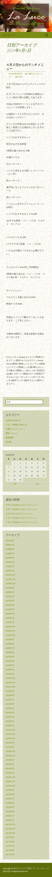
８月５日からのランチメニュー (19, 513)
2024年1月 (10, 674)
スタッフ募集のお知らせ (16, 424)
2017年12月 (10, 824)
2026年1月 (10, 570)
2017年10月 (10, 833)
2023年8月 (10, 695)
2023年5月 (10, 708)
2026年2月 (10, 566)
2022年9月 (10, 742)
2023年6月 (10, 704)
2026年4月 (10, 557)
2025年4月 (10, 609)
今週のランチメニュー (15, 429)
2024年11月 (10, 631)
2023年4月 (10, 712)
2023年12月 (10, 678)
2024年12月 (10, 626)
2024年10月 (10, 635)
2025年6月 (10, 600)
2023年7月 (10, 699)
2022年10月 (10, 738)
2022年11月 (10, 734)
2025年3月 (10, 613)
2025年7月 (10, 596)
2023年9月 (10, 691)
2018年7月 (10, 798)
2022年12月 (10, 730)
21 (9, 475)
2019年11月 (10, 755)
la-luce (20, 76)
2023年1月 (10, 725)
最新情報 (9, 437)
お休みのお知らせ (13, 420)
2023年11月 (10, 682)
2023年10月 (10, 687)
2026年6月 (10, 549)
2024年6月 (10, 652)
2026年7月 (10, 545)
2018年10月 (10, 785)
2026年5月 (10, 553)
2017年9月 (10, 837)
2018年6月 (10, 803)
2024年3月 (10, 665)
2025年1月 (10, 622)
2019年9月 (10, 760)
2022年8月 (10, 747)
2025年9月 (10, 588)
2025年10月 (10, 583)
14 (9, 471)
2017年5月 (10, 854)
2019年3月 (10, 768)
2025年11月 (10, 579)
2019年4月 (10, 764)
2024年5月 (10, 656)
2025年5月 (10, 605)
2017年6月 (10, 850)
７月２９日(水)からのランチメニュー (22, 518)
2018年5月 (10, 807)
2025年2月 (10, 618)
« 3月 (14, 484)
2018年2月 (10, 816)
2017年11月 (10, 828)
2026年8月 (10, 540)
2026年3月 (10, 562)
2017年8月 (10, 841)
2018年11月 (10, 781)
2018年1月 (10, 820)
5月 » (38, 484)
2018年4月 (10, 811)
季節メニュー (11, 433)
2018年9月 (10, 790)
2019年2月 (10, 773)
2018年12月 (10, 777)
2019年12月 (10, 751)
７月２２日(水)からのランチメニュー (22, 522)
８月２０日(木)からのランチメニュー (22, 505)
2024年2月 (10, 669)
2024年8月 (10, 643)
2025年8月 (10, 592)
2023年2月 (10, 721)
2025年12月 (10, 575)
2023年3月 (10, 717)
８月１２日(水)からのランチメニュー (22, 509)
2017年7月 (10, 846)
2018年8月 (10, 794)
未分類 (8, 442)
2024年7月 (10, 648)
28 (9, 479)
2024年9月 (10, 639)
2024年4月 (10, 661)
